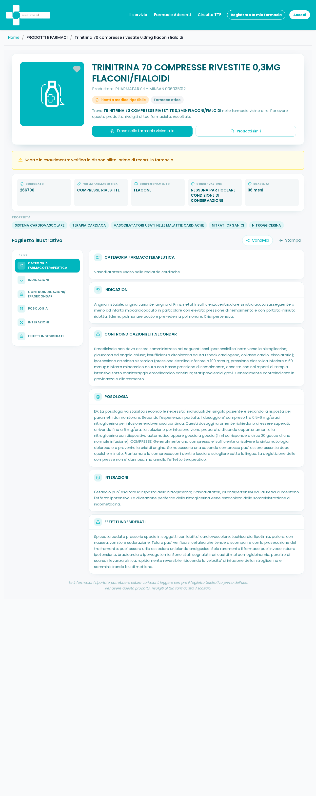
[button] (15, 8)
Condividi (260, 240)
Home (14, 38)
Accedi (299, 14)
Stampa (293, 240)
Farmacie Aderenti (172, 14)
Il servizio (138, 14)
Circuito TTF (209, 14)
